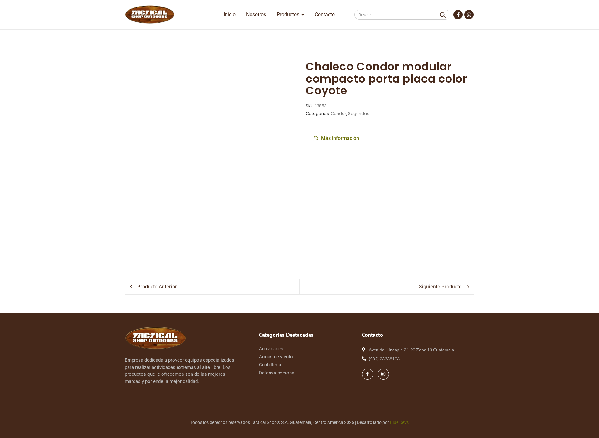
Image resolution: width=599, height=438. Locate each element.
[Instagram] (469, 14)
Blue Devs (399, 422)
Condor (338, 114)
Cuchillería (270, 365)
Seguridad (359, 114)
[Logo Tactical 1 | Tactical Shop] (150, 14)
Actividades (271, 348)
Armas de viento (276, 356)
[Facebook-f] (458, 14)
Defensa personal (277, 373)
